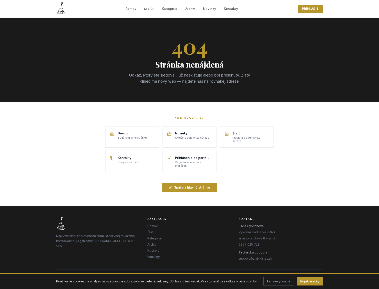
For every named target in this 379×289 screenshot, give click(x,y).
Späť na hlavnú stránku (192, 187)
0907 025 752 (249, 244)
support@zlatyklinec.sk (255, 258)
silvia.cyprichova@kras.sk (257, 238)
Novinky (209, 9)
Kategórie (169, 9)
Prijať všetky (309, 281)
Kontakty (231, 9)
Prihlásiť (310, 9)
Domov (130, 9)
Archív (190, 9)
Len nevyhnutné (278, 281)
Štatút (149, 9)
